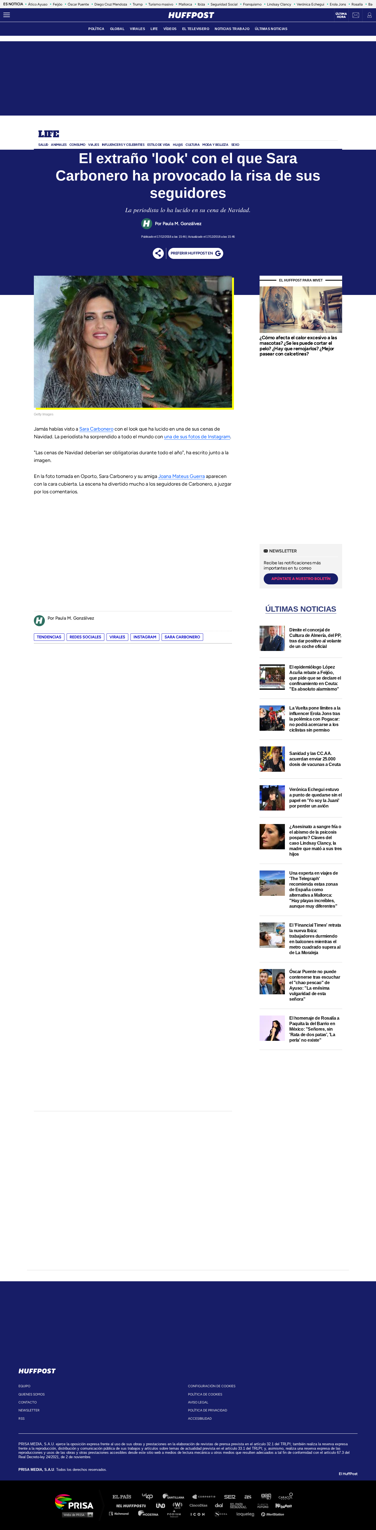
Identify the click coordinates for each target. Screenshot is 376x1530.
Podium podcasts (176, 1513)
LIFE (154, 29)
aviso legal (198, 1402)
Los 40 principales (151, 1496)
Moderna (148, 1513)
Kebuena (281, 1505)
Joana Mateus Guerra (181, 476)
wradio (179, 1505)
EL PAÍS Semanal (241, 1505)
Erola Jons (338, 4)
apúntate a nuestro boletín (301, 578)
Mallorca (185, 4)
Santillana (177, 1496)
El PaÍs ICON (200, 1513)
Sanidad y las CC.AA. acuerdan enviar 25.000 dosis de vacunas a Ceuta (314, 759)
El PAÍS (125, 1496)
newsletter (29, 1410)
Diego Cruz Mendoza (110, 4)
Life (48, 134)
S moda (222, 1513)
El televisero (195, 29)
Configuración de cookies (211, 1386)
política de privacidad (207, 1410)
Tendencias (49, 637)
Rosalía (357, 4)
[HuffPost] (37, 1369)
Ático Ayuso (37, 4)
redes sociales (85, 637)
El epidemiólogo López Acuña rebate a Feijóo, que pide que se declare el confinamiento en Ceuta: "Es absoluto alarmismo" (315, 678)
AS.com (247, 1496)
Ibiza (201, 4)
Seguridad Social (224, 4)
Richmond (122, 1513)
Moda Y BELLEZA (215, 145)
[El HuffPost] (191, 15)
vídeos (170, 29)
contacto (27, 1402)
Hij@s (178, 145)
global (117, 29)
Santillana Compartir (206, 1496)
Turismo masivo (160, 4)
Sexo (235, 145)
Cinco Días (199, 1505)
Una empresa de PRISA (76, 1501)
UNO (163, 1505)
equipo (24, 1386)
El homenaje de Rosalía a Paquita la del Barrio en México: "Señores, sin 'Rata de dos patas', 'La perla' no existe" (314, 1029)
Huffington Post (132, 1505)
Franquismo (252, 4)
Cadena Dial (221, 1505)
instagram (144, 637)
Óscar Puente (78, 4)
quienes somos (31, 1394)
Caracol (286, 1496)
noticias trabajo (232, 29)
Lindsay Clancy (279, 4)
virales (137, 29)
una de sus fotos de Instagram (197, 437)
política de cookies (205, 1394)
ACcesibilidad (200, 1418)
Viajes (93, 145)
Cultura (193, 145)
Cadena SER (230, 1496)
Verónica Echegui (310, 4)
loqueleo (247, 1513)
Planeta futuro (261, 1505)
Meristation (273, 1513)
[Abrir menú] (6, 15)
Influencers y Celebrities (123, 145)
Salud (43, 145)
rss (21, 1418)
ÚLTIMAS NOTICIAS (271, 29)
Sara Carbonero (96, 429)
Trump (138, 4)
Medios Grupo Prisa (76, 1514)
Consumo (77, 145)
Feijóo (57, 4)
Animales (59, 145)
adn (266, 1496)
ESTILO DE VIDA (158, 145)
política (96, 29)
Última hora (341, 15)
